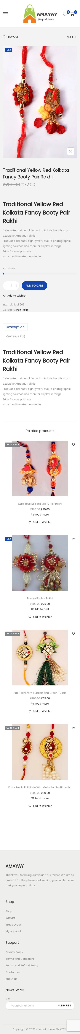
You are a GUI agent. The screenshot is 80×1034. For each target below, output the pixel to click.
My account (13, 931)
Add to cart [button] (41, 609)
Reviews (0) (15, 336)
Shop (9, 911)
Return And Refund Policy (22, 965)
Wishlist (10, 918)
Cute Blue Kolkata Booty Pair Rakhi (40, 504)
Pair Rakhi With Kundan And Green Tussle (40, 693)
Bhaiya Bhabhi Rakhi (40, 598)
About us (11, 979)
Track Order (13, 924)
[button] (14, 295)
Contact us (13, 972)
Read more (42, 514)
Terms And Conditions (20, 959)
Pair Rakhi (22, 310)
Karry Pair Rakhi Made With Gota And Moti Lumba (39, 787)
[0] (65, 14)
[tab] (40, 327)
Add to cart (34, 285)
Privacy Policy (14, 952)
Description (15, 327)
